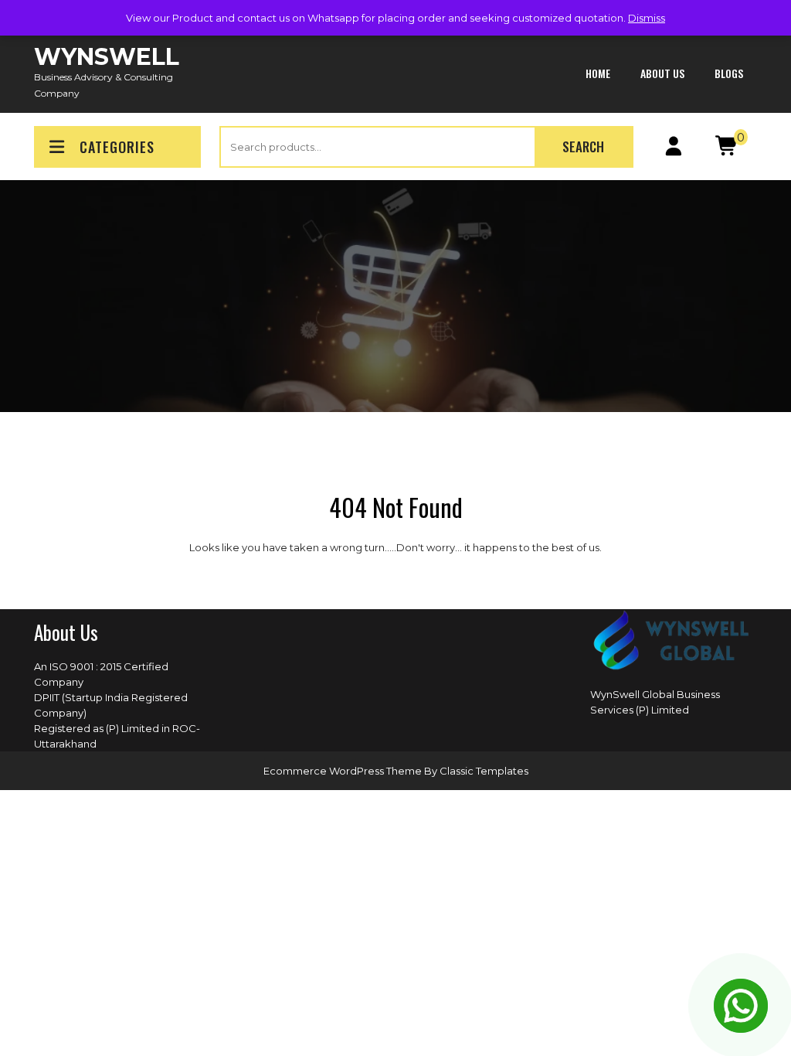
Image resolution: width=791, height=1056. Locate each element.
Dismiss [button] (646, 18)
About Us (662, 73)
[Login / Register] (673, 149)
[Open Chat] (741, 1006)
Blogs (729, 73)
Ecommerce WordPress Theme (343, 771)
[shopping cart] (727, 149)
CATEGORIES (117, 147)
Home (598, 73)
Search (583, 146)
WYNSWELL (106, 57)
